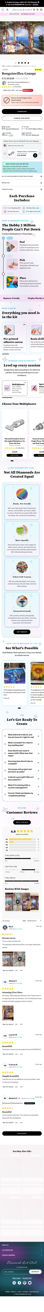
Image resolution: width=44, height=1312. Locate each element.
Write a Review (23, 823)
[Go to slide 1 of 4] (19, 708)
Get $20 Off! (27, 1278)
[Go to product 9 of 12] (27, 460)
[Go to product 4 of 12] (18, 460)
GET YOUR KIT (22, 632)
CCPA (19, 1292)
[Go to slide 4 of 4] (25, 708)
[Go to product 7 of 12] (23, 460)
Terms (7, 1292)
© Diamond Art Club (14, 445)
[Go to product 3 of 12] (16, 460)
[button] (41, 37)
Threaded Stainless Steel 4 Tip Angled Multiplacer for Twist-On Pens (14, 441)
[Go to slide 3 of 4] (23, 708)
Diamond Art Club (25, 1294)
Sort (24, 921)
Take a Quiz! (16, 1278)
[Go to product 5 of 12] (20, 460)
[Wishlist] (37, 10)
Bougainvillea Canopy (29, 66)
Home (3, 66)
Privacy (13, 1292)
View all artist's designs (13, 84)
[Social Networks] (14, 1283)
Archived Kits (34, 1292)
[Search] (34, 10)
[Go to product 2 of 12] (14, 460)
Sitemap (25, 1292)
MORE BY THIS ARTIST (22, 118)
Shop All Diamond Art (13, 66)
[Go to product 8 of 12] (25, 460)
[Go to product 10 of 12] (29, 460)
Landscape (22, 111)
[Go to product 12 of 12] (32, 460)
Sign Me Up (35, 1272)
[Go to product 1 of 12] (12, 460)
